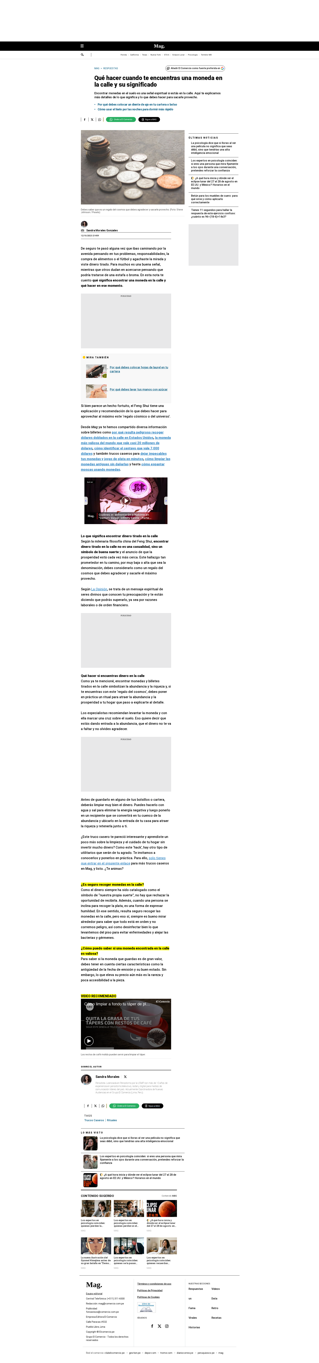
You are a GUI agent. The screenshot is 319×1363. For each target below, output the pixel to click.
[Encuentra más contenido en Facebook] (84, 119)
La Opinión (99, 589)
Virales (193, 1317)
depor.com (150, 1353)
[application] (126, 1024)
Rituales (112, 1120)
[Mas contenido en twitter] (159, 1326)
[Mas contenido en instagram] (166, 1326)
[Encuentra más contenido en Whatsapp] (99, 119)
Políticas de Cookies (148, 1297)
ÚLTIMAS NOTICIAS (203, 137)
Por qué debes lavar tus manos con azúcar (139, 389)
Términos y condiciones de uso (154, 1284)
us (190, 1298)
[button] (89, 1041)
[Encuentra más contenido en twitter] (92, 119)
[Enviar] (82, 55)
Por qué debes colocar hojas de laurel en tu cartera (139, 369)
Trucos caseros (94, 1120)
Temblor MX (206, 55)
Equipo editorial (94, 1293)
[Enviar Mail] (83, 230)
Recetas (216, 1317)
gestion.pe (135, 1353)
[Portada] (94, 1290)
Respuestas (196, 1288)
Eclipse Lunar (178, 55)
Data (214, 1298)
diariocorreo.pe (185, 1353)
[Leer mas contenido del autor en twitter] (125, 1076)
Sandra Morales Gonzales (102, 230)
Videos (216, 1288)
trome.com (166, 1353)
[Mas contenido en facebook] (152, 1326)
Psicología (193, 55)
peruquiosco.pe (206, 1353)
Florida (124, 55)
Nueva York (156, 55)
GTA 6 (166, 55)
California (134, 55)
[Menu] (84, 46)
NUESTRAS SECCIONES (199, 1284)
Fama (192, 1308)
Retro (215, 1308)
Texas (144, 55)
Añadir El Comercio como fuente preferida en (195, 68)
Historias (194, 1327)
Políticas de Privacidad (149, 1290)
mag (220, 1353)
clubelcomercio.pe (115, 1353)
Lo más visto (92, 1132)
